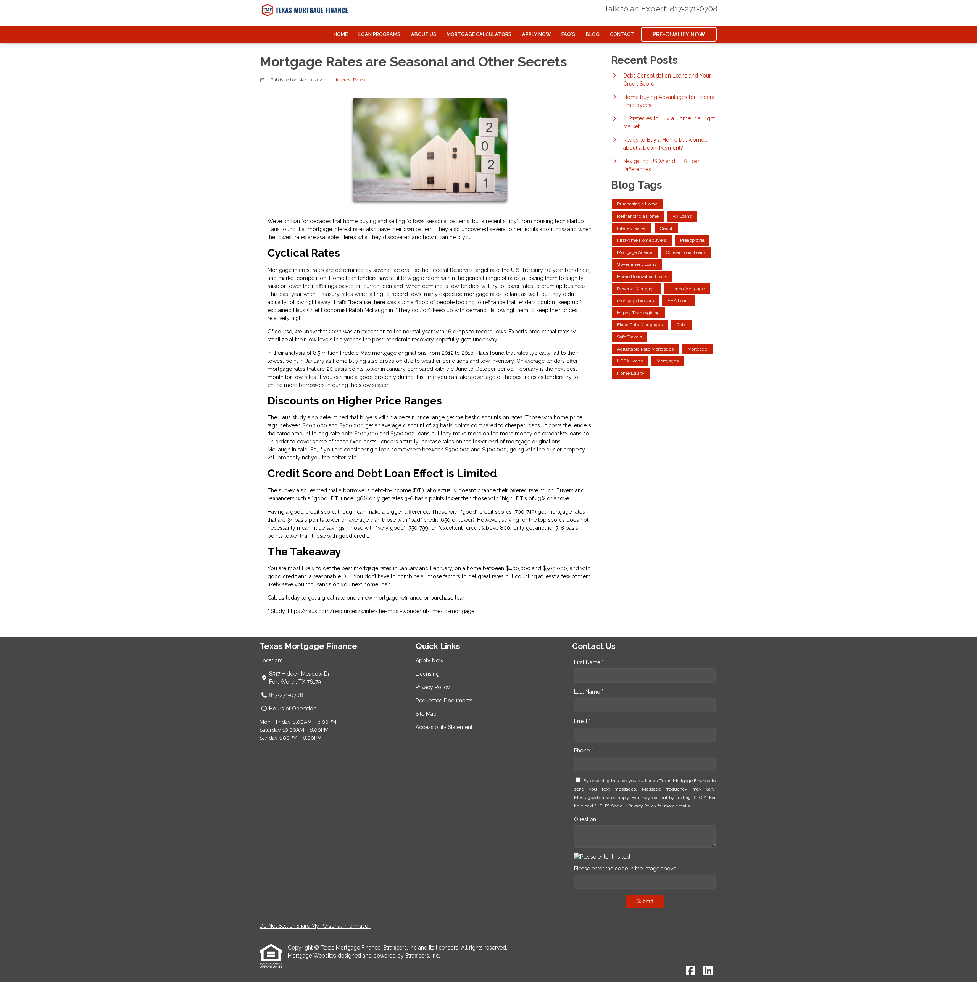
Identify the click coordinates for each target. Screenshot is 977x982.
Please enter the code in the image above (625, 869)
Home (341, 34)
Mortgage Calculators (479, 34)
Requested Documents (444, 700)
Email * (582, 721)
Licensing (427, 674)
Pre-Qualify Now (679, 34)
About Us (423, 34)
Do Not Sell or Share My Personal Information (315, 926)
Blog (593, 34)
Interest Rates (350, 80)
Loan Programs (379, 34)
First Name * (589, 662)
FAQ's (568, 34)
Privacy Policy (433, 687)
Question (585, 819)
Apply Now (536, 34)
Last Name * (588, 692)
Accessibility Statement (444, 727)
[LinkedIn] (708, 971)
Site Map (426, 714)
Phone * (583, 750)
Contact (622, 34)
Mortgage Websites (313, 956)
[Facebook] (690, 971)
